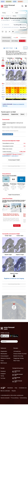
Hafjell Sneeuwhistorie (14, 194)
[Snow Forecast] (7, 6)
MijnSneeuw (4, 363)
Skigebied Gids (14, 114)
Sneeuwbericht (5, 114)
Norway (8, 15)
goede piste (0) (14, 155)
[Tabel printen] (12, 31)
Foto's (2, 360)
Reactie (14, 391)
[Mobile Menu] (26, 6)
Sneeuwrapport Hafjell (14, 160)
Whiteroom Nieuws (5, 358)
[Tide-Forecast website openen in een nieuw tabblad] (15, 1)
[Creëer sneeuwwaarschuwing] (6, 31)
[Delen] (9, 31)
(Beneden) (23, 40)
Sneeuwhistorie (24, 37)
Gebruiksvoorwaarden (5, 397)
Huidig (14, 37)
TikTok (2, 376)
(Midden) (14, 40)
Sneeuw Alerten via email (19, 353)
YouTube (3, 378)
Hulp (16, 388)
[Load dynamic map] (14, 307)
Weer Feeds (16, 360)
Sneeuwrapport (4, 356)
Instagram (3, 373)
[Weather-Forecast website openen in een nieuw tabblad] (20, 1)
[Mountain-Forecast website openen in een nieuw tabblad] (9, 1)
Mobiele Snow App (18, 356)
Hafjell (14, 15)
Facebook (3, 371)
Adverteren (10, 388)
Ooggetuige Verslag (18, 358)
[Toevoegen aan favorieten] (2, 31)
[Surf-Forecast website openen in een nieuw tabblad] (3, 1)
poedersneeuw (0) (6, 155)
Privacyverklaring (14, 397)
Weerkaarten (4, 353)
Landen (2, 15)
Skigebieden (4, 351)
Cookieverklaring (23, 397)
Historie (22, 114)
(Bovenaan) (6, 40)
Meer (3, 75)
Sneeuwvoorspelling (6, 37)
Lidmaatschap (17, 351)
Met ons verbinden (5, 391)
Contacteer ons (23, 388)
